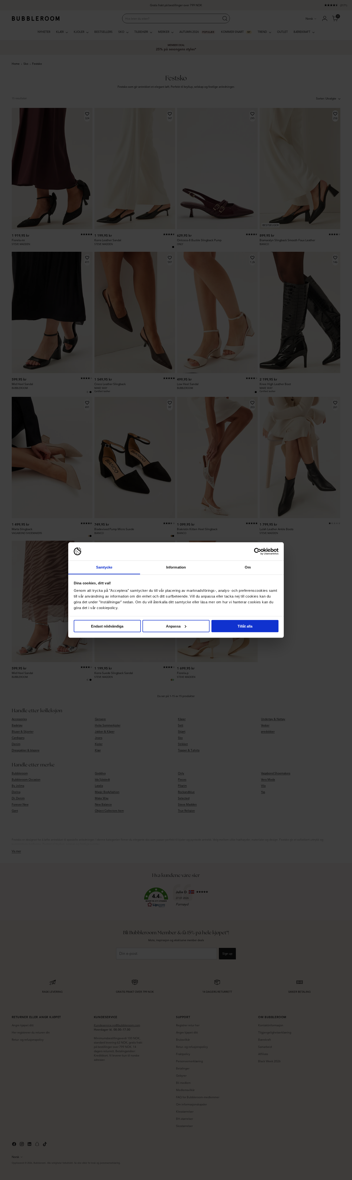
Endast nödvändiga (107, 626)
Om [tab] (248, 567)
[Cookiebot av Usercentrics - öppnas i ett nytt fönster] (257, 551)
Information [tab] (176, 567)
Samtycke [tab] (104, 567)
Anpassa (173, 626)
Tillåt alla (245, 626)
